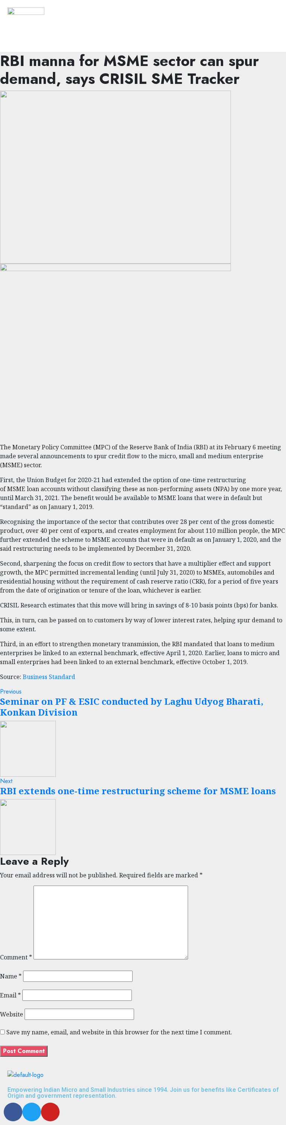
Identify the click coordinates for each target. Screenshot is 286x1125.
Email (10, 995)
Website (11, 1014)
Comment (16, 957)
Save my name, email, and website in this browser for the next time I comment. (119, 1032)
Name (11, 976)
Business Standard (49, 677)
